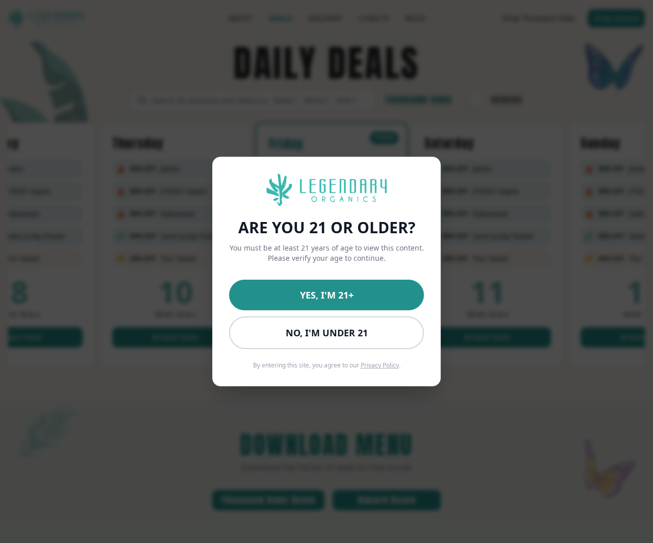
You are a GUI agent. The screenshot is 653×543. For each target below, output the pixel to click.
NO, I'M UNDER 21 (327, 333)
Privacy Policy (380, 365)
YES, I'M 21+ (327, 295)
